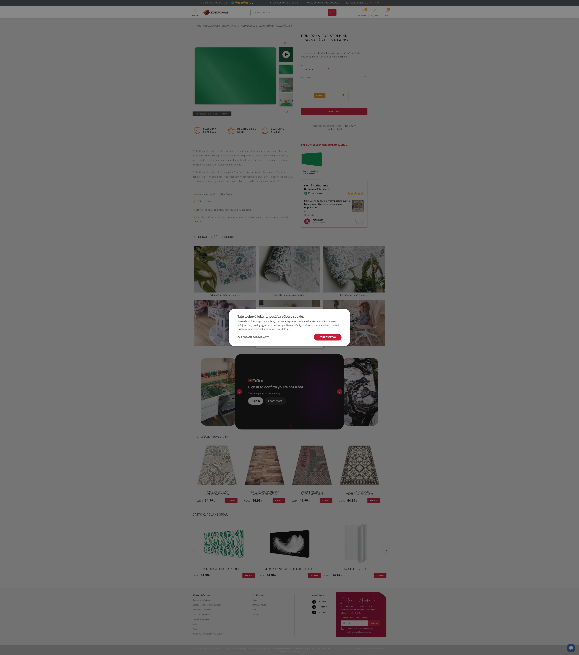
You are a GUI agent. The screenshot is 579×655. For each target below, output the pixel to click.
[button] (253, 337)
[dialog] (289, 327)
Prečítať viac (283, 328)
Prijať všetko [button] (328, 337)
